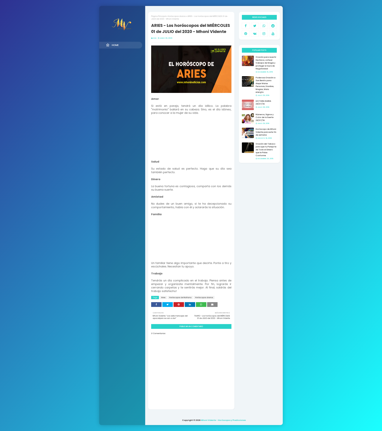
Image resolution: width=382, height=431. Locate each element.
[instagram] (264, 33)
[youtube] (273, 33)
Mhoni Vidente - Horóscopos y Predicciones (223, 420)
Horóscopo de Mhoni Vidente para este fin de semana (266, 132)
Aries (163, 297)
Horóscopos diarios (177, 16)
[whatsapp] (264, 26)
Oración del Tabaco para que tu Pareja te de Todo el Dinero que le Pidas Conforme (266, 149)
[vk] (255, 33)
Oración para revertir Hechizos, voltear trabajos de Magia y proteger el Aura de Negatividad (266, 63)
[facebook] (245, 26)
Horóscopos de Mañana (180, 297)
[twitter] (255, 26)
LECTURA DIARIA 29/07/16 (263, 102)
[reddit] (273, 26)
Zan (154, 38)
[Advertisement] (191, 139)
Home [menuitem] (115, 45)
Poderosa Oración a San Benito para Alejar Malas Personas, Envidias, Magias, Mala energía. (265, 85)
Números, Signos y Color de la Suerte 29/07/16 (265, 117)
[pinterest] (245, 33)
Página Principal (158, 16)
